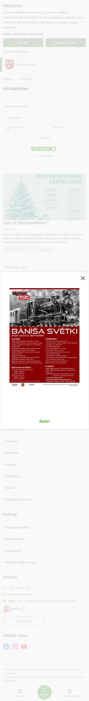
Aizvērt (44, 421)
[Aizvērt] (83, 278)
